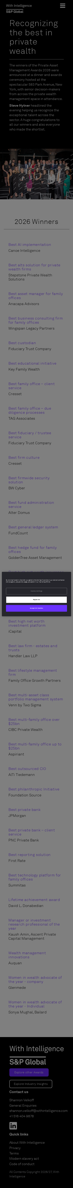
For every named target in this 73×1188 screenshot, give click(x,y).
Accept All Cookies (36, 608)
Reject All (36, 599)
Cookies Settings (36, 591)
